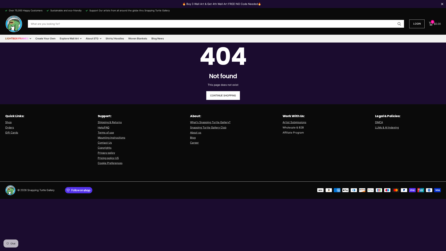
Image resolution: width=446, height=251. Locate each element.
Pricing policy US (108, 158)
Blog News (157, 38)
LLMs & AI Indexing (387, 127)
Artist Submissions (294, 122)
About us (195, 132)
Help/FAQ (103, 127)
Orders (9, 127)
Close (442, 4)
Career (194, 142)
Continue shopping (223, 95)
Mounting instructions (111, 137)
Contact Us (105, 142)
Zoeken (399, 24)
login (417, 23)
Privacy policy (106, 152)
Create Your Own (45, 38)
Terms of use (106, 132)
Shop (8, 122)
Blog (193, 137)
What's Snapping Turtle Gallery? (210, 122)
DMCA (379, 122)
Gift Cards (11, 132)
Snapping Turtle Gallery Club (208, 127)
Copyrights (105, 147)
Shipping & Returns (110, 122)
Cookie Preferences (110, 163)
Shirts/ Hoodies (115, 38)
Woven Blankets (137, 38)
